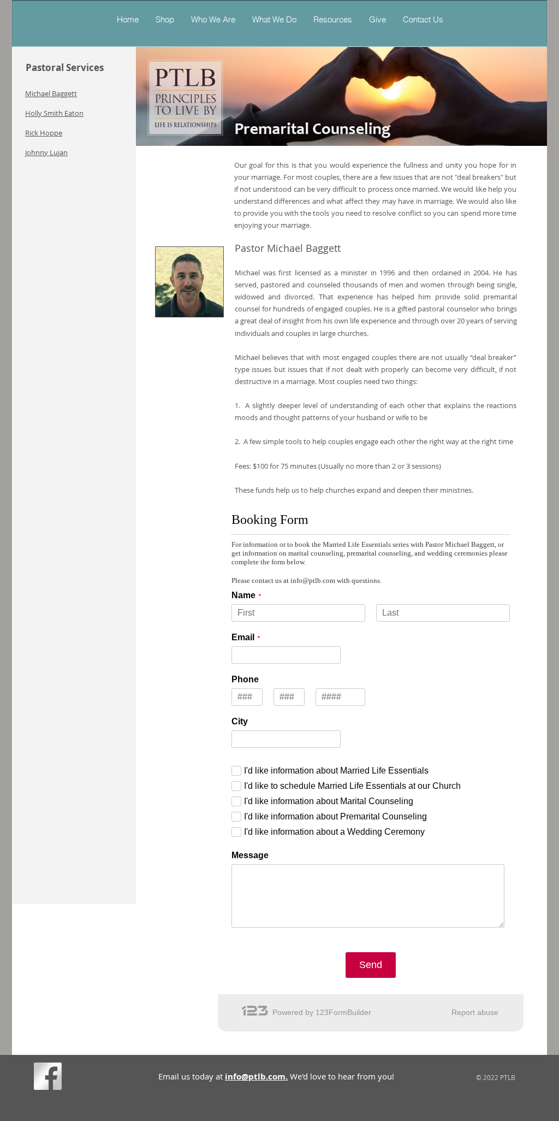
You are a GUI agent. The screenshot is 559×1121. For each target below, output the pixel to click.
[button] (274, 19)
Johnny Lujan (46, 152)
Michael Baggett (51, 93)
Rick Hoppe (43, 133)
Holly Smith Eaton (54, 113)
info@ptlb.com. (256, 1076)
